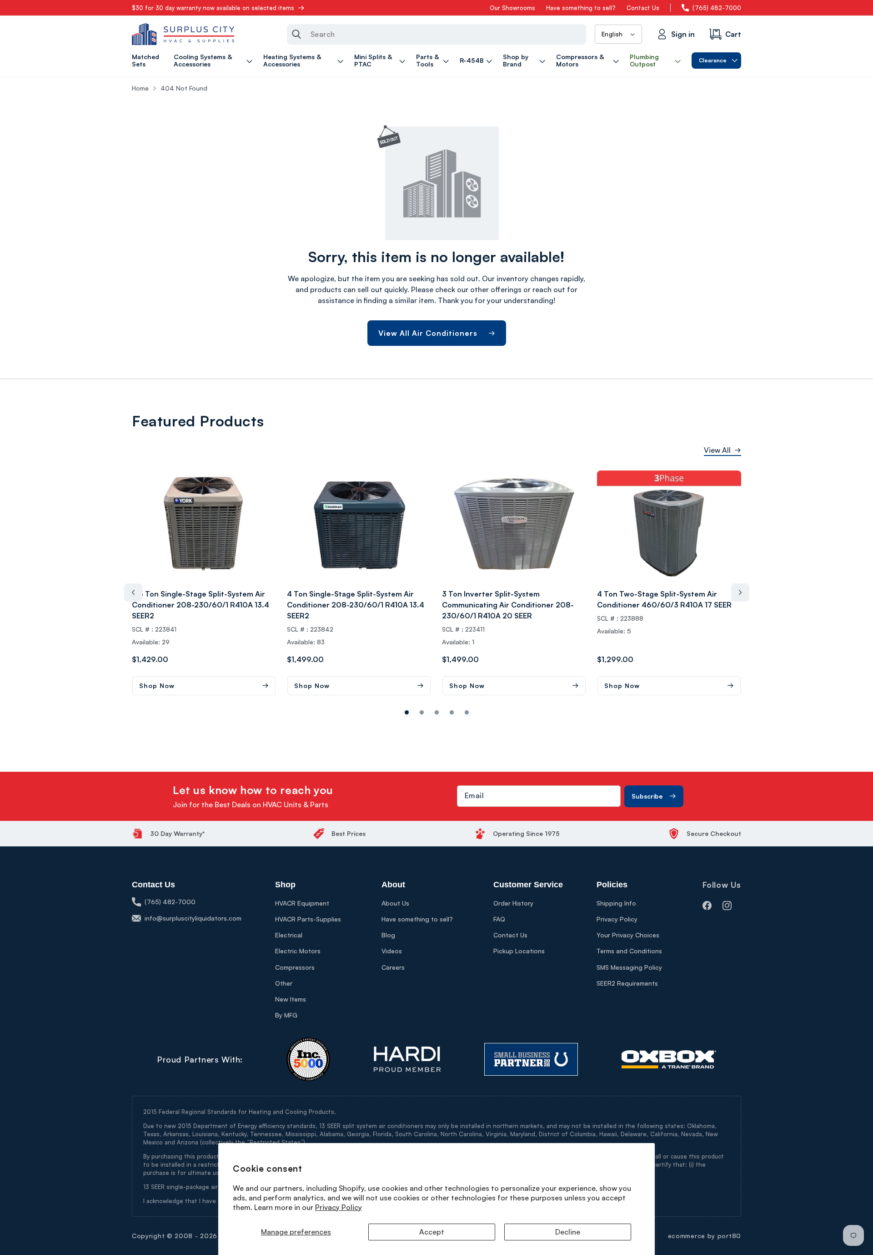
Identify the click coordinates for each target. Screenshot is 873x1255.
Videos (391, 951)
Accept (431, 1231)
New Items (290, 999)
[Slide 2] (437, 712)
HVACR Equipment (302, 903)
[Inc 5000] (308, 1059)
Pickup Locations (519, 951)
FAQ (499, 919)
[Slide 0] (407, 712)
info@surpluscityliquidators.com (193, 918)
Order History (513, 903)
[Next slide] (740, 592)
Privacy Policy (338, 1207)
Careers (393, 967)
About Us (395, 903)
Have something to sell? (581, 7)
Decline (567, 1231)
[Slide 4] (467, 712)
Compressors (295, 967)
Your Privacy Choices (628, 935)
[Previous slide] (133, 592)
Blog (388, 935)
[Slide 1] (422, 712)
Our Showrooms (512, 7)
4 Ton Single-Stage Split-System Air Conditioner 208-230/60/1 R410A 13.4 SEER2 (355, 604)
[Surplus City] (183, 34)
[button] (214, 60)
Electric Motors (298, 951)
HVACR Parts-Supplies (308, 919)
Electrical (288, 935)
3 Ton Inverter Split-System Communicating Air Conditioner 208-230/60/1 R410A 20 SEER (508, 604)
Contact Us (643, 7)
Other (283, 983)
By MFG (286, 1015)
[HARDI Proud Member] (407, 1059)
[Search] (296, 34)
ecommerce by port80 (704, 1236)
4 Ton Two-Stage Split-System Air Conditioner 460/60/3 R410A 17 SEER (664, 599)
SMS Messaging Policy (629, 967)
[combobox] (436, 34)
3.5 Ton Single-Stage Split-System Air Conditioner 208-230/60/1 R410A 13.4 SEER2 (200, 604)
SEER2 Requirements (627, 983)
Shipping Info (616, 903)
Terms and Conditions (629, 951)
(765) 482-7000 (716, 7)
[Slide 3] (452, 712)
